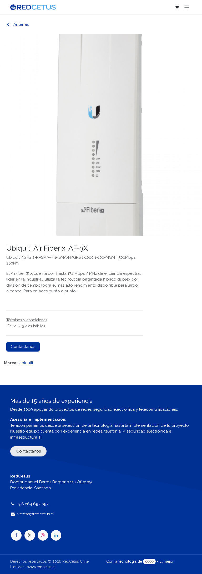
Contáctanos (23, 346)
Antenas (20, 24)
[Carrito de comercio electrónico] (177, 7)
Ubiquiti (26, 362)
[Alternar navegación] (187, 7)
